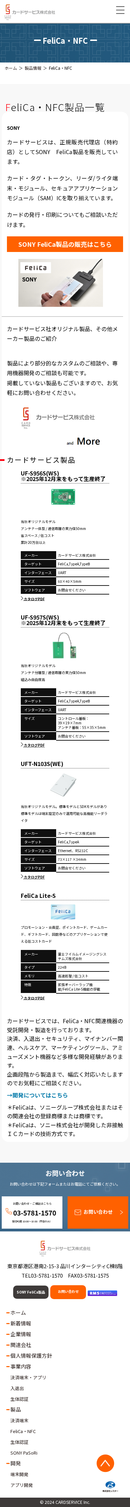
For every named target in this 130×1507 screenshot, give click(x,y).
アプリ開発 (21, 1485)
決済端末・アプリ (28, 1377)
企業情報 (20, 1334)
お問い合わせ (98, 1211)
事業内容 (20, 1366)
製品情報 (33, 68)
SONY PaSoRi (23, 1452)
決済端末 (19, 1420)
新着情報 (20, 1323)
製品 (15, 1409)
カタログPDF (34, 598)
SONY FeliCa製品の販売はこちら (65, 244)
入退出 (17, 1388)
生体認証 (19, 1399)
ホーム (11, 68)
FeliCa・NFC (23, 1431)
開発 (15, 1463)
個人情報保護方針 (31, 1355)
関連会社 (20, 1344)
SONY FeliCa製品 (31, 1292)
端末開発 (19, 1474)
